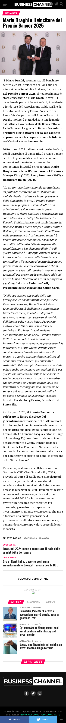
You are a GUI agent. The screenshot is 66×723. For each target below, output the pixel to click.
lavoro (44, 538)
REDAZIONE (47, 714)
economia (31, 538)
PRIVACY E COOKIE (29, 714)
